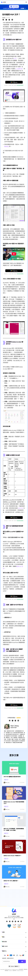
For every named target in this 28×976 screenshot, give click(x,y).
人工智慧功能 (18, 68)
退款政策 (14, 970)
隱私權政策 (21, 969)
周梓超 (3, 17)
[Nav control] (26, 2)
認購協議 (6, 970)
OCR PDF (20, 508)
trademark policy (20, 970)
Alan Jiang (14, 726)
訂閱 (22, 961)
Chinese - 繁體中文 (14, 966)
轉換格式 (6, 146)
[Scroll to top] (25, 973)
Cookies (10, 970)
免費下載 (14, 82)
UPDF (4, 2)
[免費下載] (14, 82)
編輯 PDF (6, 779)
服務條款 (25, 969)
